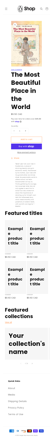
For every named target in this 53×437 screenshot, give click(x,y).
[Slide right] (32, 363)
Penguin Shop (22, 435)
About (11, 388)
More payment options (26, 152)
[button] (6, 9)
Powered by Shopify (32, 435)
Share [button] (16, 158)
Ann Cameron (16, 70)
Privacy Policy (16, 407)
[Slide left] (21, 363)
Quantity (14, 126)
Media (11, 394)
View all (8, 322)
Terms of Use (15, 414)
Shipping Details (17, 401)
